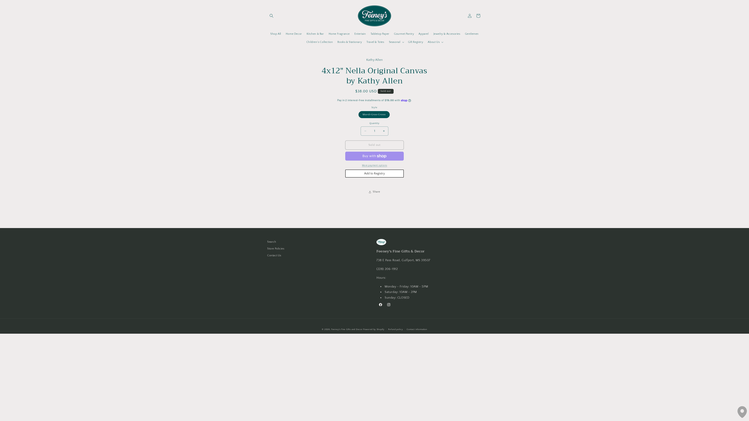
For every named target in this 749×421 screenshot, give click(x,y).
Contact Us (274, 255)
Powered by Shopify (373, 329)
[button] (271, 15)
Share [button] (376, 191)
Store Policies (275, 248)
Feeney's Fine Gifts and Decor (346, 329)
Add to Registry (374, 173)
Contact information (417, 329)
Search (271, 241)
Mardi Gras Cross (376, 115)
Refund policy (395, 329)
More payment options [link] (374, 165)
